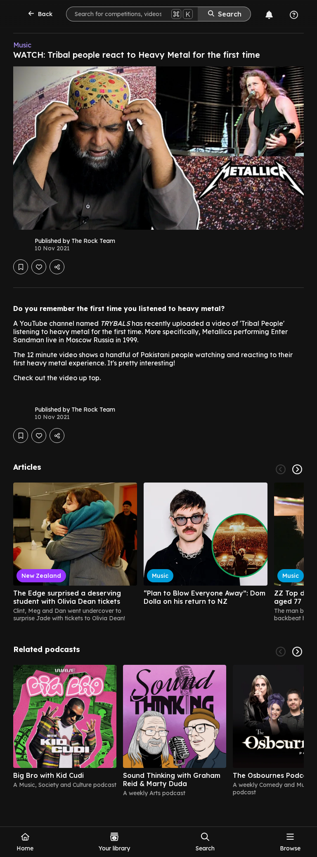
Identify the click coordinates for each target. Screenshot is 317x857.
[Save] (20, 266)
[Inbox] (269, 15)
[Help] (294, 15)
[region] (158, 552)
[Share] (57, 266)
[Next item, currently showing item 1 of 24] (297, 469)
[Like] (38, 266)
